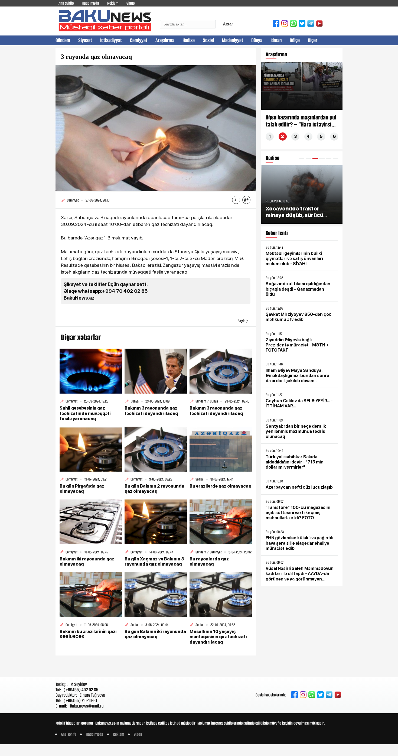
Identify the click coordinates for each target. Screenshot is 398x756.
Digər (312, 40)
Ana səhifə (66, 3)
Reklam (112, 3)
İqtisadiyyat (111, 40)
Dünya (256, 40)
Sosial (208, 40)
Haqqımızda (90, 3)
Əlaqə (130, 3)
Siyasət (85, 40)
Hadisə (188, 40)
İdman (276, 40)
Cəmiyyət (138, 40)
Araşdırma (164, 40)
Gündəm (63, 40)
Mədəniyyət (232, 40)
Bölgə (295, 40)
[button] (301, 158)
